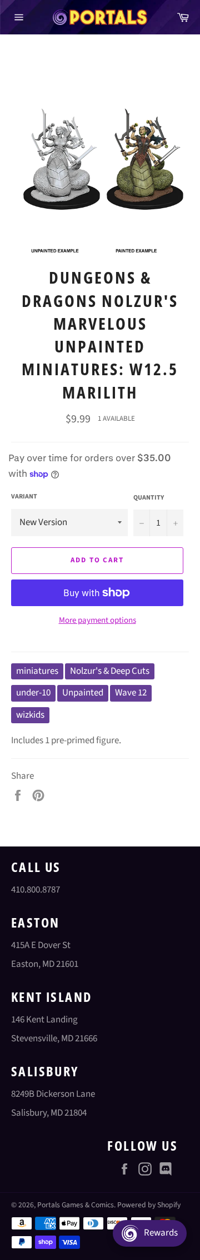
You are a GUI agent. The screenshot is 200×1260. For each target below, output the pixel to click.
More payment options (97, 620)
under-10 (33, 692)
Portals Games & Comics (75, 1204)
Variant (24, 496)
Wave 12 (131, 692)
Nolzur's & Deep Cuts (109, 671)
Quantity (148, 497)
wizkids (30, 715)
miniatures (37, 671)
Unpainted (82, 692)
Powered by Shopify (149, 1204)
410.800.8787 (35, 889)
